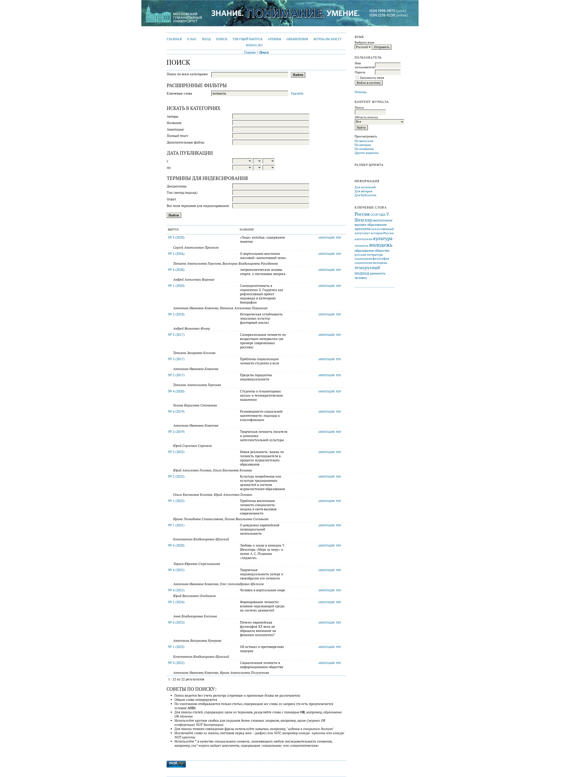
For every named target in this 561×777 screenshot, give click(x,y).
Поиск (221, 39)
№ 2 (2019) (176, 432)
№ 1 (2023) (176, 647)
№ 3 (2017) (176, 335)
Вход (206, 39)
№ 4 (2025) (176, 570)
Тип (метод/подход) (182, 193)
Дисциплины (176, 186)
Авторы (172, 116)
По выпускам (364, 141)
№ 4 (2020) (176, 270)
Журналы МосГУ (327, 39)
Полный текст (177, 136)
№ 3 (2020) (176, 237)
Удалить (297, 93)
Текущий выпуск (248, 39)
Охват (171, 199)
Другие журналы (366, 153)
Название (174, 123)
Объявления (297, 39)
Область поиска (366, 117)
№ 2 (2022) (176, 476)
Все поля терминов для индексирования (198, 206)
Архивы (274, 39)
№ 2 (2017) (176, 375)
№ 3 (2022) (176, 452)
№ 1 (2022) (176, 501)
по (168, 167)
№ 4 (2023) (176, 622)
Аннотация (175, 129)
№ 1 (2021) (176, 525)
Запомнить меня (372, 78)
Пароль (360, 72)
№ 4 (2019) (176, 411)
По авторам (363, 145)
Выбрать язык (365, 42)
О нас (192, 39)
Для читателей (365, 187)
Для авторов (363, 191)
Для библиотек (365, 195)
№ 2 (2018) (176, 314)
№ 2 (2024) (176, 602)
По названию (364, 149)
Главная (174, 39)
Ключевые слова (179, 93)
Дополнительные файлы (185, 142)
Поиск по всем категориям (187, 74)
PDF (338, 237)
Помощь (361, 92)
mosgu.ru (254, 45)
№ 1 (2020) (176, 286)
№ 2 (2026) (176, 254)
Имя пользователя (365, 65)
